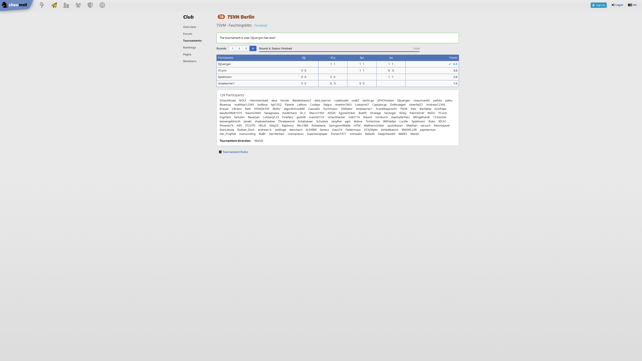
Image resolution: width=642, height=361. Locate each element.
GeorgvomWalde (339, 125)
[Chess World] (66, 5)
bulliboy (262, 104)
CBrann (237, 109)
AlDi (239, 125)
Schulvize (322, 121)
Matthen (411, 125)
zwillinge (280, 130)
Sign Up (600, 5)
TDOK (403, 109)
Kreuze (224, 109)
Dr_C (303, 113)
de (635, 5)
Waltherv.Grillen (374, 125)
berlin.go (368, 100)
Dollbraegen (398, 104)
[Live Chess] (42, 5)
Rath (248, 109)
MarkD (414, 134)
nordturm (381, 117)
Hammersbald (259, 100)
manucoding (247, 134)
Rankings (189, 47)
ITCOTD (250, 125)
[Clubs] (90, 5)
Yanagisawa (271, 113)
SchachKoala (228, 100)
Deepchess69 (386, 134)
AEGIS (332, 113)
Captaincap (379, 104)
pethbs (437, 100)
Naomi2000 (253, 113)
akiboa (358, 121)
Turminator (330, 109)
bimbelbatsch (389, 130)
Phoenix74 (226, 125)
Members (189, 61)
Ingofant (225, 117)
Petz (413, 109)
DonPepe (440, 109)
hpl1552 (276, 104)
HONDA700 (261, 109)
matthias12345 (244, 104)
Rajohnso (288, 125)
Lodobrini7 (362, 104)
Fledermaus (353, 130)
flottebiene (319, 125)
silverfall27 (416, 104)
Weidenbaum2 (301, 100)
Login (619, 5)
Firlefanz (287, 117)
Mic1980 (302, 125)
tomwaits (356, 134)
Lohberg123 (271, 117)
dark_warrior (322, 100)
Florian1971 (338, 134)
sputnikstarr (395, 125)
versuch (426, 125)
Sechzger (390, 113)
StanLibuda (227, 130)
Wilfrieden (389, 121)
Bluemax (225, 104)
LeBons (302, 104)
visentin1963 (343, 104)
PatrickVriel (417, 113)
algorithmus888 (294, 109)
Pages (187, 54)
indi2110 (354, 117)
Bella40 (370, 134)
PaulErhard (289, 113)
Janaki (247, 121)
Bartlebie (425, 109)
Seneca (324, 130)
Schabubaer (305, 121)
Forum (187, 34)
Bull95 (363, 113)
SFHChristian (385, 100)
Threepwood (286, 121)
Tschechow (373, 121)
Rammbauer (442, 125)
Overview (189, 27)
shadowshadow (265, 121)
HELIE (262, 125)
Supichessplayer (317, 134)
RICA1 (443, 121)
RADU (431, 113)
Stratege (375, 113)
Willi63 (403, 134)
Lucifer (403, 121)
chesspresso (296, 134)
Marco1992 (316, 113)
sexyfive (336, 121)
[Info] (102, 5)
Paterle (289, 104)
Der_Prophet (228, 134)
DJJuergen (256, 38)
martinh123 (316, 117)
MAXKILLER (409, 130)
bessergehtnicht (230, 121)
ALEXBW (311, 130)
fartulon (239, 117)
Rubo (432, 121)
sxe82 (355, 100)
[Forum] (78, 5)
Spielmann (225, 77)
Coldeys (315, 104)
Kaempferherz (400, 117)
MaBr (262, 134)
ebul (274, 100)
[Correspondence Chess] (54, 5)
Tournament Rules (235, 152)
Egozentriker (347, 113)
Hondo (284, 100)
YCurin (222, 70)
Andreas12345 (435, 104)
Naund (367, 117)
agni (347, 121)
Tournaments (192, 40)
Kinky (402, 113)
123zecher (440, 117)
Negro (328, 104)
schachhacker (336, 117)
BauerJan (254, 117)
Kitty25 (274, 125)
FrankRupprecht (386, 109)
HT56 (357, 125)
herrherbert (276, 134)
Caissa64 (314, 109)
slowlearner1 (226, 83)
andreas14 (265, 130)
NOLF (242, 100)
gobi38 (301, 117)
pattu (448, 100)
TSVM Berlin (240, 17)
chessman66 (421, 100)
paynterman (428, 130)
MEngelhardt (421, 117)
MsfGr (277, 109)
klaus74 (337, 130)
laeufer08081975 (231, 113)
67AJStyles (371, 130)
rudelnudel (341, 100)
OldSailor (347, 109)
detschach (295, 130)
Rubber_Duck (245, 130)
